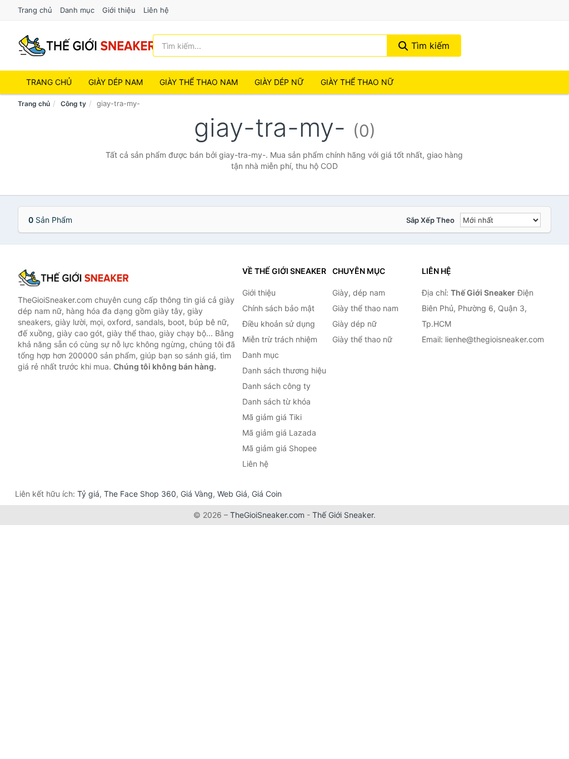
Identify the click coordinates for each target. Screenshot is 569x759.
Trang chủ (35, 10)
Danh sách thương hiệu (284, 370)
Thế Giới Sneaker (342, 515)
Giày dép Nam (115, 82)
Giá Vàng (197, 493)
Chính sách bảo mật (278, 308)
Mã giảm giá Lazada (279, 432)
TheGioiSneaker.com (267, 515)
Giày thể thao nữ (362, 339)
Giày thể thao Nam (198, 82)
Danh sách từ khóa (276, 401)
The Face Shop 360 (140, 493)
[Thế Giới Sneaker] (73, 278)
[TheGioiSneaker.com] (87, 45)
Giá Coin (267, 493)
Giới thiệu (119, 10)
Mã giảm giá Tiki (272, 417)
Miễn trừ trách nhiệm (279, 339)
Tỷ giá (88, 493)
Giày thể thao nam (365, 308)
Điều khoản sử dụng (278, 323)
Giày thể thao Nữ (357, 82)
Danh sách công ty (276, 386)
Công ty (73, 103)
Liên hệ (156, 10)
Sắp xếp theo (430, 220)
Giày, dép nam (358, 292)
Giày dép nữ (354, 323)
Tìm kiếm (429, 45)
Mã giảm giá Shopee (279, 448)
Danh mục (77, 10)
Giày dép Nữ (279, 82)
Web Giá (232, 493)
